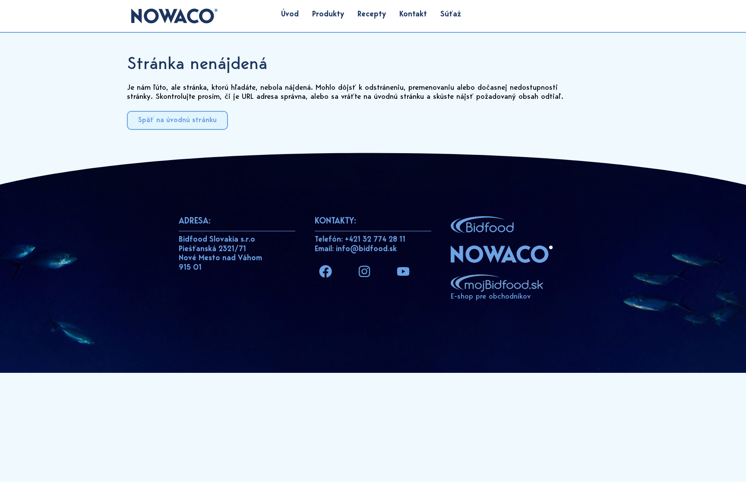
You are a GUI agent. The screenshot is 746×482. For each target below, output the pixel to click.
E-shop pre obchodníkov (491, 297)
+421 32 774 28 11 (375, 240)
